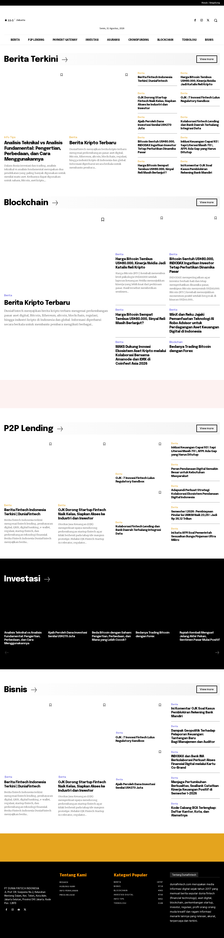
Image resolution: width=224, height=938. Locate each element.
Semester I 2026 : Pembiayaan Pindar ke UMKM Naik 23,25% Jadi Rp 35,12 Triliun (194, 515)
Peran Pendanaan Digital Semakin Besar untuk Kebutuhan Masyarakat (194, 473)
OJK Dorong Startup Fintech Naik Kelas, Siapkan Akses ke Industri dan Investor (82, 514)
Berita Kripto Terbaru (92, 143)
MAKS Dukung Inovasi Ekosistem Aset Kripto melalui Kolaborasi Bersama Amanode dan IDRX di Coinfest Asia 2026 (140, 355)
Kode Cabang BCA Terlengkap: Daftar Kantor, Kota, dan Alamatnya (193, 811)
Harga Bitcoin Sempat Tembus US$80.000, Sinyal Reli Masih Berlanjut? (156, 169)
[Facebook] (195, 20)
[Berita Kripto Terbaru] (100, 101)
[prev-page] (7, 652)
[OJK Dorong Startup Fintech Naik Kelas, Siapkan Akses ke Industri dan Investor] (83, 470)
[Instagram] (201, 20)
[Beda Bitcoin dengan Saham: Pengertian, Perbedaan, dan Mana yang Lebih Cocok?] (112, 608)
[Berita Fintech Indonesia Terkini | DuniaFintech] (29, 470)
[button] (215, 20)
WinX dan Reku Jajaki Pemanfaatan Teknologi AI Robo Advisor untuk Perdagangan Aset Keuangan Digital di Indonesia (194, 323)
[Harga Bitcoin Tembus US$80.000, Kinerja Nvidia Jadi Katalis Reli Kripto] (140, 231)
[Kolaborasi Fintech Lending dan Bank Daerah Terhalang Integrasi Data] (139, 503)
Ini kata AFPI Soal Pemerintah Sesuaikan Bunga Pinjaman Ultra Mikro (193, 536)
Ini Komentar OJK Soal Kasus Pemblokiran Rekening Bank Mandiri (196, 169)
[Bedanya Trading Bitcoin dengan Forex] (156, 608)
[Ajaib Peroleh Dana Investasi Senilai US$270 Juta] (68, 608)
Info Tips (10, 137)
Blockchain (176, 342)
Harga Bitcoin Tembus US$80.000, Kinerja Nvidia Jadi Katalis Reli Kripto (198, 81)
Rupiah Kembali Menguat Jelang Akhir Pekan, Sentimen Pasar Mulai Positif (200, 636)
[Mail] (18, 909)
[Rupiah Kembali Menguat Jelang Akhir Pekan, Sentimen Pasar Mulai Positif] (200, 608)
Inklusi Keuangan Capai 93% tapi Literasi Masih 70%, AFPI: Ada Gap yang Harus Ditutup (194, 451)
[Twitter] (208, 20)
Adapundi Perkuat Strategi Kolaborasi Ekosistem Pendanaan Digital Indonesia (194, 494)
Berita (73, 137)
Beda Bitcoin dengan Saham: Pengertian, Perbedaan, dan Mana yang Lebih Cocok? (112, 636)
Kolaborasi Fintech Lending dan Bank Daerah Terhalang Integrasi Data (200, 125)
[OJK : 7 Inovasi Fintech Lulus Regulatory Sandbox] (139, 454)
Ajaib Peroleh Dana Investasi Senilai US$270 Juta (154, 125)
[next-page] (217, 652)
